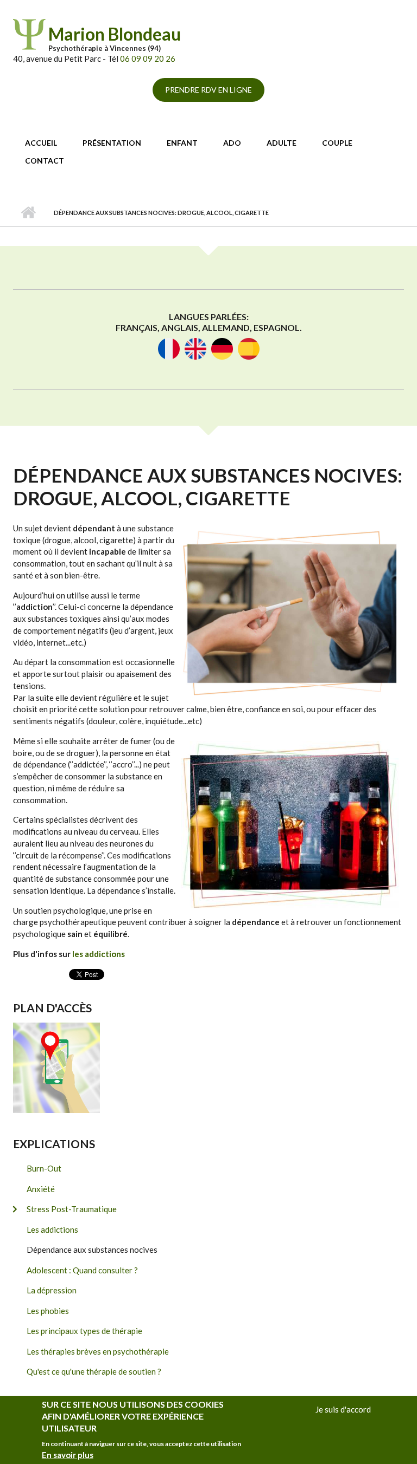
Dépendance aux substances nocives (92, 1249)
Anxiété (41, 1189)
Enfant (182, 142)
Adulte (281, 142)
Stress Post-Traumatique (72, 1209)
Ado (232, 142)
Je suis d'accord (343, 1409)
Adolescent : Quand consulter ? (82, 1270)
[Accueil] (29, 33)
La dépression (52, 1290)
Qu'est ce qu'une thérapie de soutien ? (94, 1371)
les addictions (98, 954)
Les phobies (48, 1311)
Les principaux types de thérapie (84, 1331)
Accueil (41, 142)
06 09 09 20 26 (147, 58)
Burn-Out (44, 1168)
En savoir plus (67, 1455)
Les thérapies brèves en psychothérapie (98, 1351)
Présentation (112, 142)
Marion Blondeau (114, 33)
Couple (337, 142)
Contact (44, 160)
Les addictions (52, 1229)
